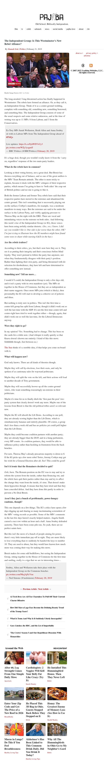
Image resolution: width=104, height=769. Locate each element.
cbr (88, 29)
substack (37, 29)
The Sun (8, 347)
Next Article (43, 588)
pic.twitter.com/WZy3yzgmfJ (19, 147)
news (47, 29)
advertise (87, 55)
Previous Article (30, 588)
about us (79, 53)
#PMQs (9, 137)
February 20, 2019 (45, 150)
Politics (23, 49)
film (16, 29)
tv (22, 29)
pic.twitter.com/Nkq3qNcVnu (19, 574)
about (81, 29)
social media (58, 29)
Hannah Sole (13, 49)
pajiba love (70, 29)
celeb (29, 29)
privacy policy (91, 53)
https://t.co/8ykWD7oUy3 (31, 143)
